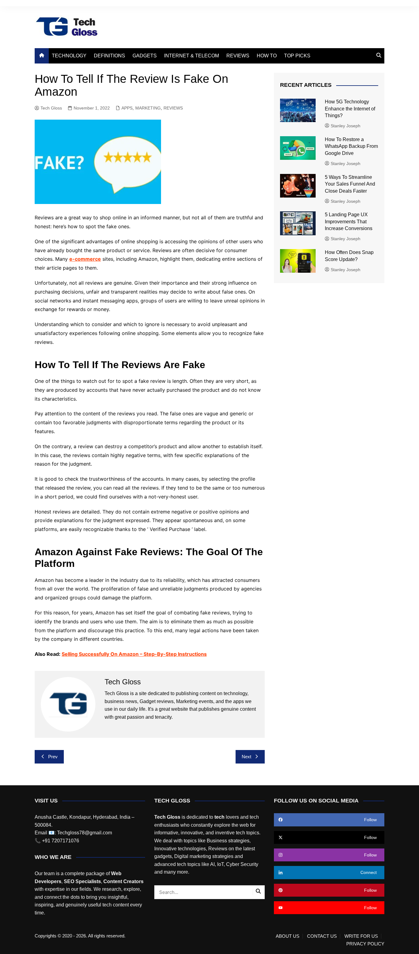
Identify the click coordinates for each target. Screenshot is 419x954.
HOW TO (267, 55)
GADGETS (145, 55)
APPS (127, 108)
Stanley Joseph (345, 125)
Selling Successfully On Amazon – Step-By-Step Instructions (134, 654)
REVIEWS (237, 55)
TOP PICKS (297, 55)
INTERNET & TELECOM (191, 55)
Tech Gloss (51, 108)
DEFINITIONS (109, 55)
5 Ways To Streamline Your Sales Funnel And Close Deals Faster (350, 184)
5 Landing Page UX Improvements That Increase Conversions (349, 221)
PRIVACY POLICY (365, 943)
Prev (53, 756)
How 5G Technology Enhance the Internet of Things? (350, 108)
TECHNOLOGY (69, 55)
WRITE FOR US (361, 936)
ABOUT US (287, 936)
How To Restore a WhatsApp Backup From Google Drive (351, 146)
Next (246, 756)
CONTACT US (322, 936)
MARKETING (148, 108)
